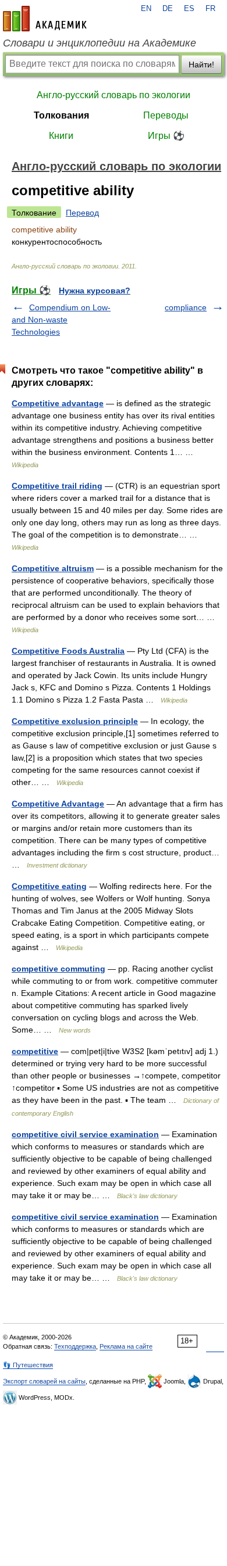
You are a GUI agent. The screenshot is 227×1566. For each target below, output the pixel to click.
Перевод (82, 212)
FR (210, 9)
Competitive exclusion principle (75, 721)
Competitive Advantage (58, 803)
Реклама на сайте (126, 1346)
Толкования (61, 115)
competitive (35, 1051)
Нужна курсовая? (94, 290)
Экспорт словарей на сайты (44, 1381)
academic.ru (45, 18)
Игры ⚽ (166, 136)
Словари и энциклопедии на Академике (99, 43)
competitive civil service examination (85, 1134)
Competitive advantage (58, 403)
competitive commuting (58, 968)
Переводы (166, 115)
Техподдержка (75, 1346)
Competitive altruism (53, 568)
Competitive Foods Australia (68, 650)
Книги (61, 136)
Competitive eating (49, 886)
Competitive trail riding (57, 485)
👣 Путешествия (28, 1364)
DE (167, 9)
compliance (186, 307)
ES (189, 9)
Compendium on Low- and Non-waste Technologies (61, 319)
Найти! (201, 64)
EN (146, 9)
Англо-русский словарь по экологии (113, 95)
